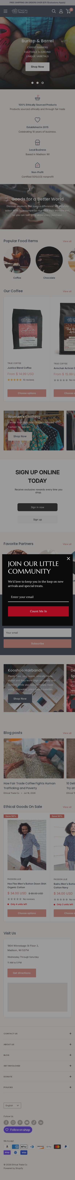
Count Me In (38, 611)
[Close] (68, 558)
